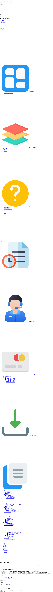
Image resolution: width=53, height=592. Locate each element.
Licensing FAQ (6, 377)
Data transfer (6, 550)
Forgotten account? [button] (3, 591)
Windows (5, 148)
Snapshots (5, 546)
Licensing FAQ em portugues (11, 379)
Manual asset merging (9, 506)
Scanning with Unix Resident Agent (6, 578)
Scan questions (6, 208)
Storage (5, 490)
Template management (10, 524)
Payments (9, 537)
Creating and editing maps (10, 539)
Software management (10, 526)
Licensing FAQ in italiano (10, 382)
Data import (8, 492)
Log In (21, 590)
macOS (5, 149)
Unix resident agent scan (10, 516)
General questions (7, 207)
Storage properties (9, 491)
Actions (7, 502)
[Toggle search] (0, 14)
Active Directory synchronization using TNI (13, 504)
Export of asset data (9, 505)
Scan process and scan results (11, 510)
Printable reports (9, 520)
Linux (5, 150)
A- (0, 580)
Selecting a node (9, 495)
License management (9, 530)
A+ (4, 580)
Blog (3, 20)
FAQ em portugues (7, 214)
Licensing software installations (13, 533)
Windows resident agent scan (11, 515)
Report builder (10, 536)
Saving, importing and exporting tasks (12, 511)
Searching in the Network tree (11, 499)
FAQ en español (6, 211)
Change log (6, 543)
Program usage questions (8, 209)
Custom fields (6, 551)
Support (3, 7)
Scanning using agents (7, 512)
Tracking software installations (13, 527)
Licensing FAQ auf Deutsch (10, 378)
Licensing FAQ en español (10, 380)
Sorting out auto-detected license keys (14, 532)
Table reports (6, 522)
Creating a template (9, 523)
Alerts (5, 548)
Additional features (9, 521)
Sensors (5, 552)
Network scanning (7, 507)
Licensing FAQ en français (10, 381)
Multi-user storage (9, 493)
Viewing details (10, 528)
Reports (7, 535)
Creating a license (11, 531)
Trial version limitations (8, 376)
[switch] (0, 9)
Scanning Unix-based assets (8, 93)
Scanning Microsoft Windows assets (10, 92)
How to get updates (7, 375)
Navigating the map (9, 541)
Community (4, 6)
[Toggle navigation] (0, 2)
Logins (5, 547)
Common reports (7, 517)
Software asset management (8, 525)
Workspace (6, 489)
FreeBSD (5, 151)
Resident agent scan (9, 514)
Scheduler (5, 544)
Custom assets (8, 503)
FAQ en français (7, 212)
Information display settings (10, 498)
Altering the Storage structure (11, 497)
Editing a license (11, 534)
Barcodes (5, 549)
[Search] (10, 3)
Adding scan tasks (9, 508)
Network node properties (10, 496)
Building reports (8, 518)
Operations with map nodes (10, 542)
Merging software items (12, 529)
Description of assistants (12, 501)
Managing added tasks (10, 509)
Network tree (6, 494)
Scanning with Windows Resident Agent (6, 577)
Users (5, 545)
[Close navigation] (0, 16)
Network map (6, 538)
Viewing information (9, 519)
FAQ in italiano (6, 213)
